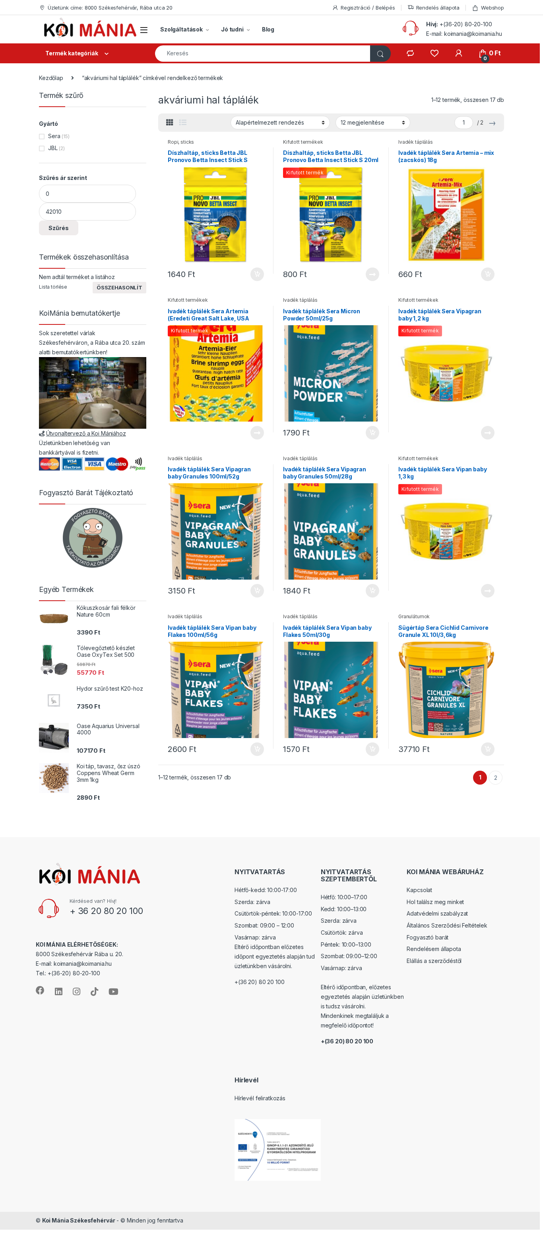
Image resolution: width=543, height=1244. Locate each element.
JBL (53, 148)
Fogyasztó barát (427, 937)
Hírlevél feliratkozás (260, 1098)
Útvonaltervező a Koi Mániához (86, 433)
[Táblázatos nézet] (169, 123)
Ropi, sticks (181, 142)
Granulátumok (414, 616)
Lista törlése (53, 287)
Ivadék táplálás (415, 142)
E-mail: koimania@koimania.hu (464, 33)
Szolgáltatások (181, 29)
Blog (268, 29)
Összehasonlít (119, 287)
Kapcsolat (419, 890)
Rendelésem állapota (434, 948)
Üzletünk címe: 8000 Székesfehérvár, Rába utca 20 (110, 7)
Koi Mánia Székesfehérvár (78, 1220)
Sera (54, 136)
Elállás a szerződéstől (434, 960)
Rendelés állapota (438, 7)
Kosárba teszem (253, 274)
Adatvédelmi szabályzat (437, 913)
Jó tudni (232, 29)
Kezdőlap (51, 77)
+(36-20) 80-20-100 (466, 24)
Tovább (369, 274)
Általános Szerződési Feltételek (447, 925)
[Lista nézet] (182, 123)
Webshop (492, 7)
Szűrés (58, 228)
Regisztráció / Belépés (368, 7)
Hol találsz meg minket (435, 901)
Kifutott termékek (303, 142)
